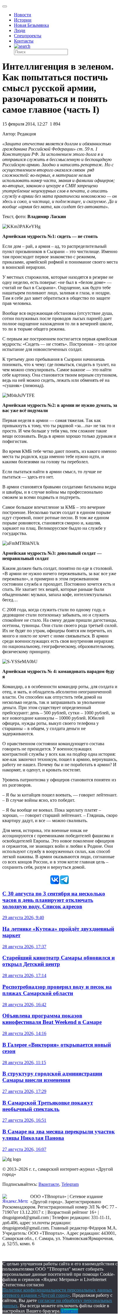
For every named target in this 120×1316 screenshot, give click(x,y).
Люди (19, 30)
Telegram (70, 1184)
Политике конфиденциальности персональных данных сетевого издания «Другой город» (57, 1292)
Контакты (23, 40)
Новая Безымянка (31, 25)
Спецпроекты (27, 35)
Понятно (69, 1310)
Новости (22, 14)
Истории (22, 19)
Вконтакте (48, 1184)
